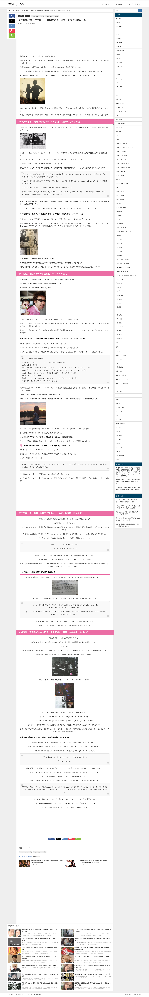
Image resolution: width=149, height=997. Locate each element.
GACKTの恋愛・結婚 (123, 163)
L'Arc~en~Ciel (120, 50)
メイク (119, 363)
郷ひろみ (119, 319)
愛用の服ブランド (122, 367)
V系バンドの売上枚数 (122, 379)
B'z (118, 187)
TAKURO (119, 46)
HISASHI (119, 42)
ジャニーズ (120, 326)
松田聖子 (119, 322)
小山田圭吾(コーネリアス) (124, 231)
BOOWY (27, 16)
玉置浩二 (119, 307)
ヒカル (119, 431)
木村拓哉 (119, 338)
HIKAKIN (119, 435)
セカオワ (119, 219)
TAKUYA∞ (120, 66)
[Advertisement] (42, 41)
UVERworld (119, 62)
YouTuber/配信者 (120, 423)
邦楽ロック (119, 179)
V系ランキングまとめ (122, 383)
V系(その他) (119, 371)
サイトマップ (129, 4)
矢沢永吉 (119, 239)
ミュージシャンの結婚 (52, 16)
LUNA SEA (119, 86)
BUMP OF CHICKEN (122, 271)
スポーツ (118, 439)
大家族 (119, 419)
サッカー (119, 447)
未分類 (118, 451)
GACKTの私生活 (121, 151)
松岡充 (118, 135)
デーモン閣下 (119, 70)
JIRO (118, 34)
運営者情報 (138, 4)
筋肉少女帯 (119, 119)
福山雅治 (119, 315)
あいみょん (120, 223)
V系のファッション (121, 355)
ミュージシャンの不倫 (38, 16)
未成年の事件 (121, 455)
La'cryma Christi (120, 123)
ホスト (118, 387)
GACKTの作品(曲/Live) (123, 167)
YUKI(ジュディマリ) (122, 195)
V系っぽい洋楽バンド (122, 375)
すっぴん (119, 359)
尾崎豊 (119, 235)
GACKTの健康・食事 (123, 143)
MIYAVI (118, 74)
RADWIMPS (120, 199)
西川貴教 (118, 99)
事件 (118, 459)
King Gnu (119, 211)
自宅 (117, 395)
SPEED (119, 303)
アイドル (119, 411)
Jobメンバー (120, 175)
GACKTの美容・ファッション (125, 147)
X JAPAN (118, 18)
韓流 (117, 342)
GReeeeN (120, 295)
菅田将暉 (119, 299)
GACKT (118, 139)
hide (118, 22)
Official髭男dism (121, 207)
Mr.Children (120, 191)
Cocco (119, 287)
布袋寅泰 (21, 16)
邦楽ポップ (119, 283)
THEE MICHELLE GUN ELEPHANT (126, 275)
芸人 (118, 415)
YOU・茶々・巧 (121, 159)
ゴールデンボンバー (121, 111)
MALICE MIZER (121, 171)
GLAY (117, 30)
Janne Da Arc (119, 103)
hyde (118, 54)
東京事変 (119, 251)
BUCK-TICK (119, 91)
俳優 (117, 399)
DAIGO (118, 115)
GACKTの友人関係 (122, 155)
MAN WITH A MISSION (123, 263)
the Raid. (118, 131)
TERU (119, 38)
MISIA (119, 311)
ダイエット (119, 391)
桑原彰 (119, 203)
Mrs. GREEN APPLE (122, 227)
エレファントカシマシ (123, 259)
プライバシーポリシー (117, 4)
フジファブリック (122, 279)
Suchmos (119, 215)
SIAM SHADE (119, 107)
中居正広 (119, 334)
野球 (118, 443)
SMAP (119, 330)
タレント (118, 403)
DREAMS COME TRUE (123, 267)
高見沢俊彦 (119, 127)
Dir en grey (119, 78)
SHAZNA (118, 58)
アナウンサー (121, 407)
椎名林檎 (119, 255)
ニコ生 (119, 427)
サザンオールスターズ (123, 183)
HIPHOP (118, 351)
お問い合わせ (105, 4)
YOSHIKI (119, 26)
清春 (117, 95)
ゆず (118, 291)
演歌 (117, 347)
